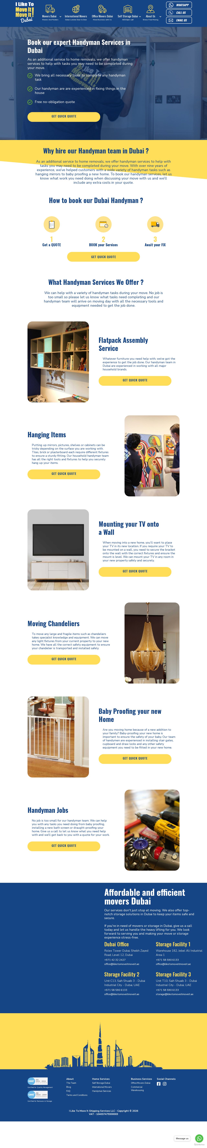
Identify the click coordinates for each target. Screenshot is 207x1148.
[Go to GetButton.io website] (199, 1145)
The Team (71, 1083)
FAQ (68, 1091)
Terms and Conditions (76, 1095)
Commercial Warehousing (137, 1089)
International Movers (102, 1087)
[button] (51, 13)
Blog (68, 1087)
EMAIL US (181, 20)
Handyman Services (101, 1091)
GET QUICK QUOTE (64, 116)
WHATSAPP (182, 5)
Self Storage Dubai (101, 1083)
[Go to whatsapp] (199, 1138)
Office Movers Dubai (140, 1083)
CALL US (180, 13)
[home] (24, 13)
